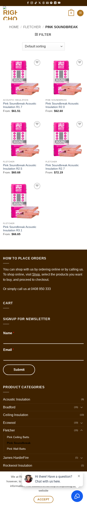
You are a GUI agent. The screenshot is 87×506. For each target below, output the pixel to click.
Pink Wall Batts (16, 448)
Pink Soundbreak (19, 443)
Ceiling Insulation (15, 415)
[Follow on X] (39, 3)
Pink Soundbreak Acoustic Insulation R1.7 (19, 105)
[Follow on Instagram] (32, 3)
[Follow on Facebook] (28, 3)
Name (8, 333)
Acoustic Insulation (16, 399)
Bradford (9, 407)
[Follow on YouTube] (59, 3)
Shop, (36, 274)
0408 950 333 (41, 289)
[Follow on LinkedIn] (55, 3)
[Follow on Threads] (43, 3)
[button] (71, 13)
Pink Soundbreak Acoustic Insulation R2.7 (62, 167)
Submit (19, 369)
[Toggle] (81, 407)
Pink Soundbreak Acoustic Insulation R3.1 (19, 228)
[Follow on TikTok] (36, 3)
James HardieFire (16, 457)
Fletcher (32, 27)
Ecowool (9, 422)
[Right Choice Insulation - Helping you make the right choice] (21, 13)
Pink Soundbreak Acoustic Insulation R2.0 (62, 105)
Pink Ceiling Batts (18, 437)
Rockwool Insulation (17, 465)
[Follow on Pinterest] (51, 3)
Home (14, 27)
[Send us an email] (47, 3)
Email (8, 349)
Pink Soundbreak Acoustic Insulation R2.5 (19, 167)
